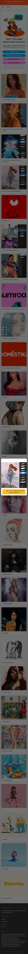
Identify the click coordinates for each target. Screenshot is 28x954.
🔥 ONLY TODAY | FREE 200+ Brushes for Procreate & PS (14, 491)
